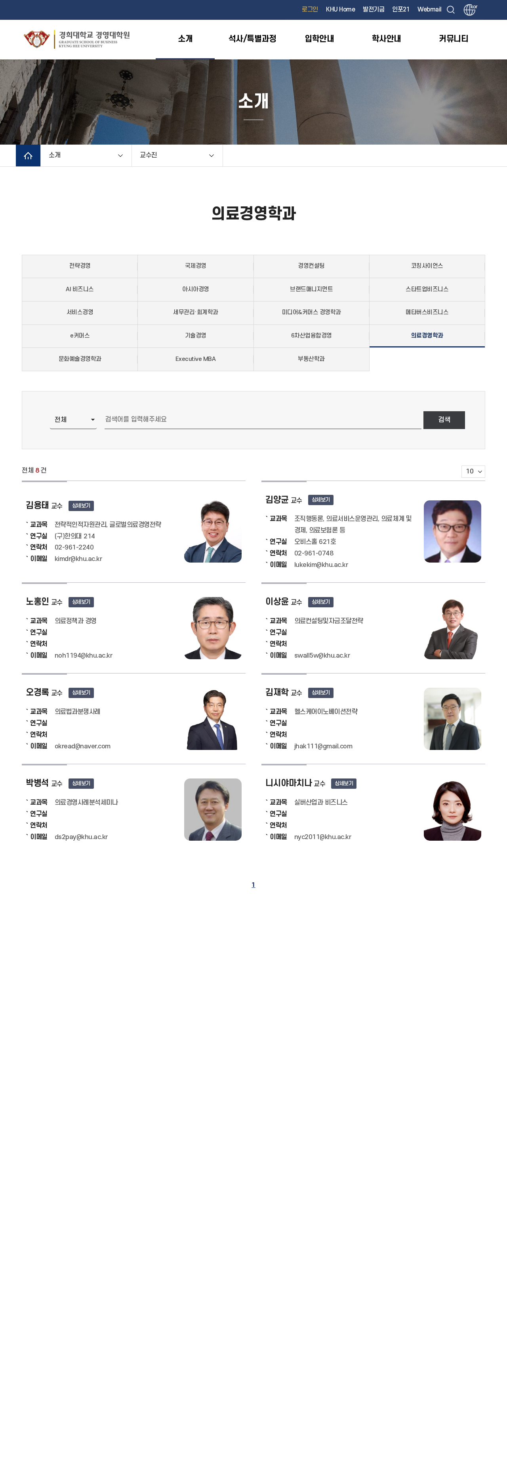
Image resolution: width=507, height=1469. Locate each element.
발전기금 (373, 9)
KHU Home (340, 9)
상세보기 (81, 506)
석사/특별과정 (252, 39)
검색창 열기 (450, 10)
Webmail (429, 9)
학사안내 (386, 39)
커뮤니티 (453, 39)
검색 (444, 420)
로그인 (310, 9)
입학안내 (319, 39)
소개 (185, 39)
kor (473, 7)
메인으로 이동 (28, 155)
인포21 (401, 9)
